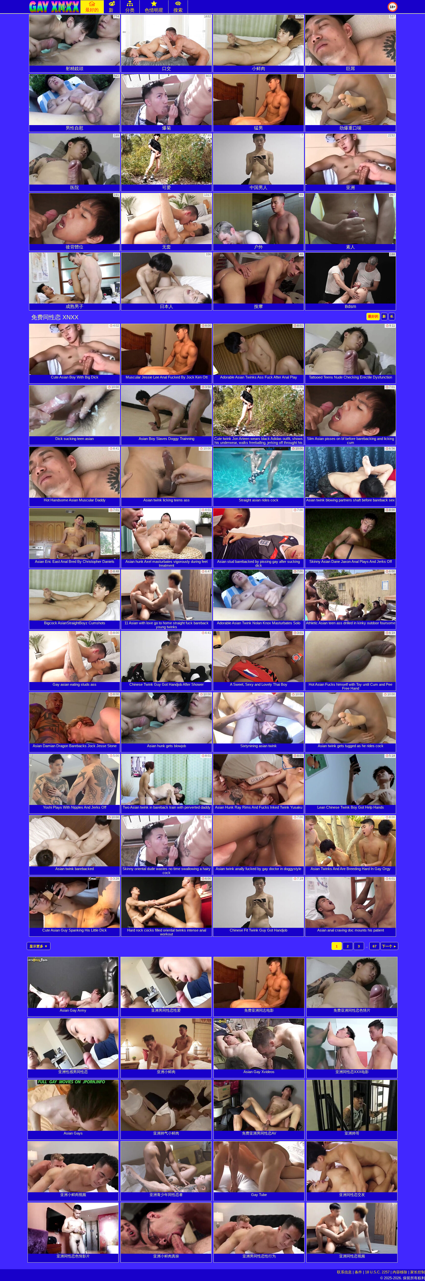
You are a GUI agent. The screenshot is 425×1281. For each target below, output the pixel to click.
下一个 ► (389, 946)
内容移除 (400, 1272)
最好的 (373, 316)
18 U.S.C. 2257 (377, 1272)
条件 (358, 1272)
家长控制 (417, 1272)
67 (375, 946)
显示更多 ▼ (39, 946)
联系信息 (344, 1272)
